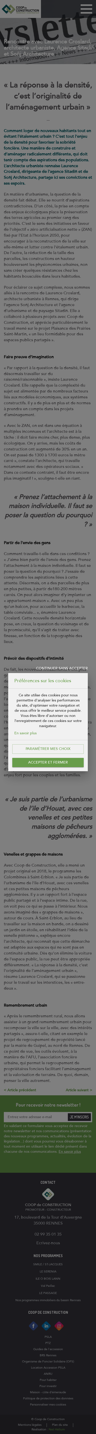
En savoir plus (25, 733)
